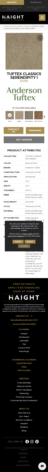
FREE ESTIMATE (24, 284)
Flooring (13, 26)
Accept (18, 242)
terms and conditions (16, 236)
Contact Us (13, 130)
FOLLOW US (15, 442)
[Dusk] (10, 115)
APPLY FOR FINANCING (24, 287)
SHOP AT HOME (24, 291)
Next (44, 115)
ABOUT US (24, 408)
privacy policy (27, 234)
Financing (35, 130)
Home (6, 26)
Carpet (19, 26)
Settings (24, 246)
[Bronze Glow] (38, 115)
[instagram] (31, 442)
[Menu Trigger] (42, 17)
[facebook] (27, 442)
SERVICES (24, 378)
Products (27, 26)
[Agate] (19, 115)
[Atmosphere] (29, 115)
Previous (4, 115)
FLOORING (24, 329)
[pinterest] (37, 442)
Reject (30, 242)
